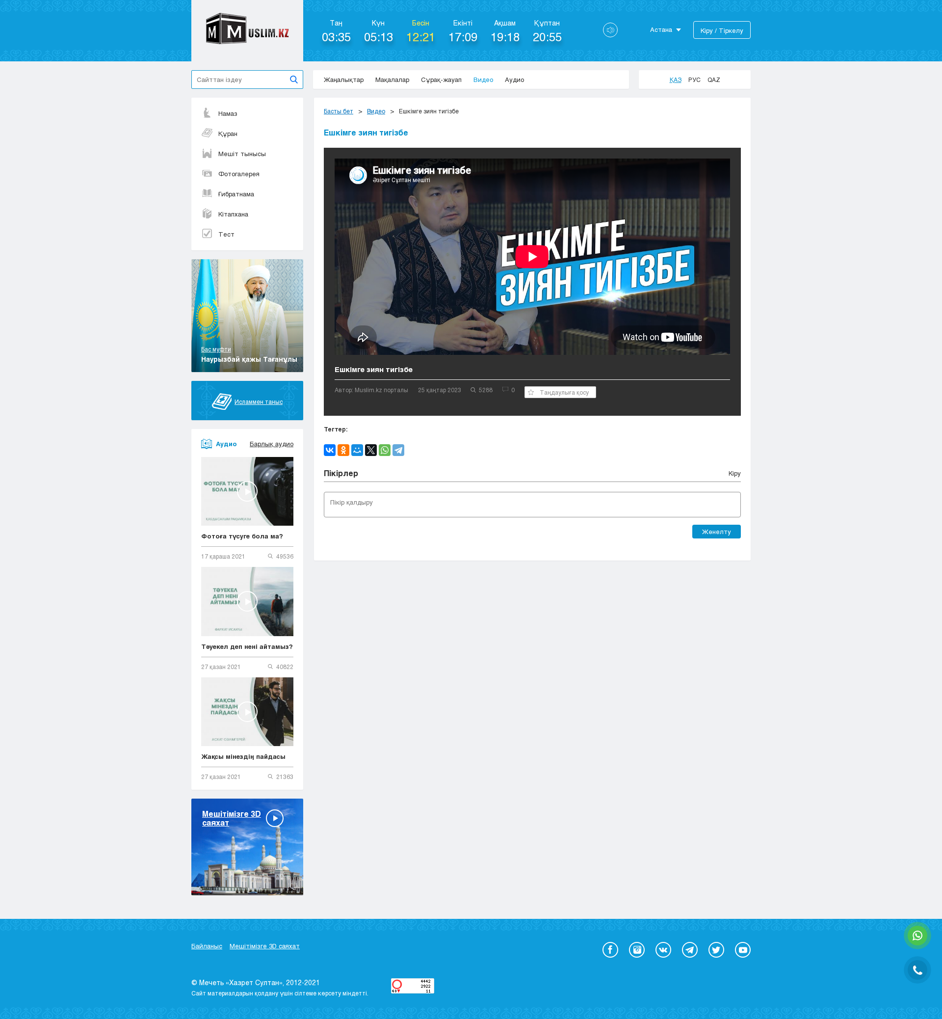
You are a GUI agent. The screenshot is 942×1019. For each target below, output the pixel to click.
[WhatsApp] (385, 450)
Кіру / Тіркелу (722, 30)
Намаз (227, 113)
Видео (483, 79)
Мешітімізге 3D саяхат (265, 946)
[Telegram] (398, 450)
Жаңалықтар (344, 79)
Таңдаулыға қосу (564, 392)
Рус (694, 79)
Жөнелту (716, 532)
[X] (371, 450)
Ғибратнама (236, 194)
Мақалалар (392, 79)
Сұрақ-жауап (441, 79)
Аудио (514, 79)
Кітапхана (233, 214)
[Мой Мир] (357, 450)
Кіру (735, 473)
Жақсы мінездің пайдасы (243, 756)
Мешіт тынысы (242, 154)
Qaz (713, 79)
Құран (227, 133)
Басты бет (338, 110)
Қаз (675, 79)
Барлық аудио (271, 444)
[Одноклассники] (343, 450)
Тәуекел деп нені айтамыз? (247, 646)
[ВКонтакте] (330, 450)
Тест (226, 234)
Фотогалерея (239, 174)
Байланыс (206, 946)
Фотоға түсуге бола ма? (242, 536)
